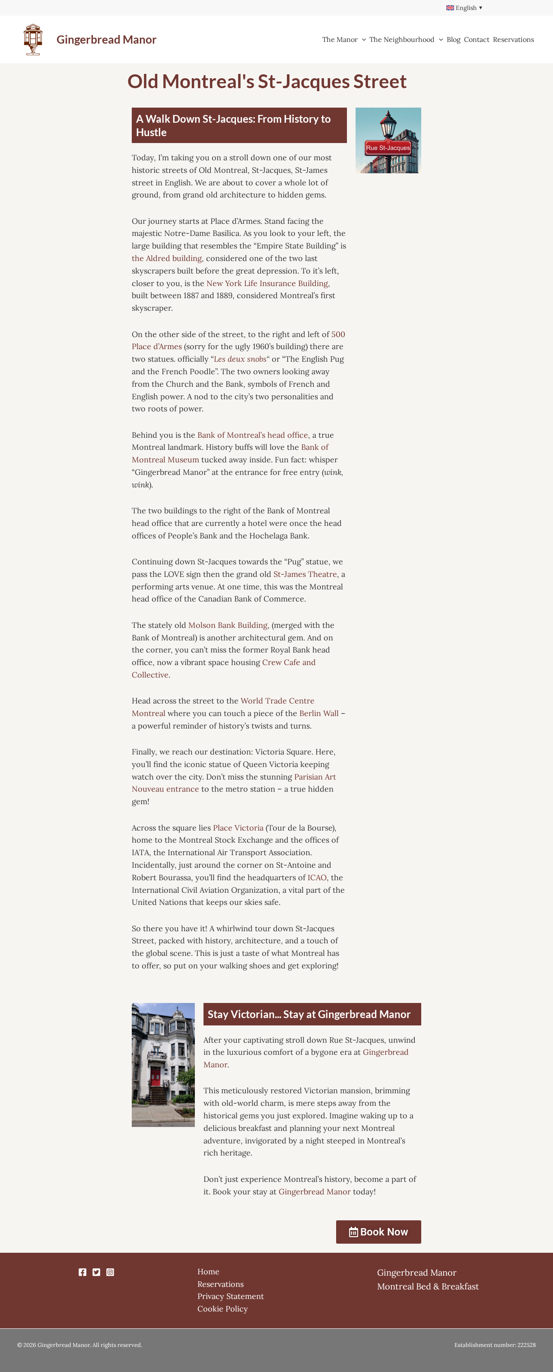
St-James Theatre (305, 574)
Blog (454, 39)
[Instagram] (110, 1272)
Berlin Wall (319, 713)
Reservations (513, 39)
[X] (96, 1272)
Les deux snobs (240, 359)
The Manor (340, 39)
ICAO (317, 877)
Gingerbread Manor (107, 39)
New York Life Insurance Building (267, 283)
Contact (476, 39)
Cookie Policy (222, 1309)
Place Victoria (238, 828)
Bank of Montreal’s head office (252, 435)
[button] (362, 39)
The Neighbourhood (402, 39)
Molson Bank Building (227, 625)
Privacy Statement (230, 1296)
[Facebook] (82, 1272)
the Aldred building (167, 258)
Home (208, 1272)
